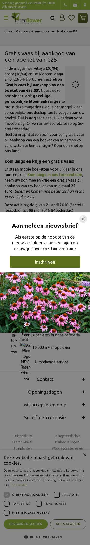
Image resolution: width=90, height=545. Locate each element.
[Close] (83, 219)
